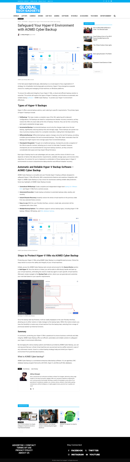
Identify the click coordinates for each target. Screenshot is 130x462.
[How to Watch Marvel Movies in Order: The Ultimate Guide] (88, 30)
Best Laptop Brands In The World (102, 54)
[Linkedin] (47, 39)
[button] (114, 16)
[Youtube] (111, 1)
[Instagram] (106, 1)
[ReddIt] (51, 39)
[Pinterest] (38, 39)
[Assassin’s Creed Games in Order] (88, 65)
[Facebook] (104, 1)
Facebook (77, 450)
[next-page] (22, 431)
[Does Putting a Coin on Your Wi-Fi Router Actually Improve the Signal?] (88, 39)
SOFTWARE (20, 18)
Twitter (94, 450)
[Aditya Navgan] (19, 35)
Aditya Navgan (25, 34)
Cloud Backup (26, 368)
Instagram (77, 454)
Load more (97, 71)
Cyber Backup (34, 368)
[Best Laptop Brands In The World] (88, 56)
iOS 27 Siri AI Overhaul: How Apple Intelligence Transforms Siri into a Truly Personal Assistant (26, 425)
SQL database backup (47, 211)
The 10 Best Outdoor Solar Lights (102, 45)
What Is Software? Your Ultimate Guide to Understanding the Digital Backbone (48, 425)
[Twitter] (85, 450)
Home (19, 21)
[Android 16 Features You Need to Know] (69, 416)
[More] (59, 39)
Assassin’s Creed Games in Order (102, 62)
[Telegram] (55, 39)
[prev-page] (19, 431)
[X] (109, 1)
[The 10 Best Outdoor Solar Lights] (88, 48)
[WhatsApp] (42, 39)
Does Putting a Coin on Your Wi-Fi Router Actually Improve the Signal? (102, 38)
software (30, 98)
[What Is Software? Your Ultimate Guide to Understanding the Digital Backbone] (48, 416)
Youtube (94, 454)
